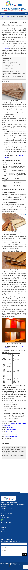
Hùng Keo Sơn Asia (12, 429)
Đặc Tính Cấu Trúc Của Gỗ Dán (10, 62)
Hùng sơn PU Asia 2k (11, 432)
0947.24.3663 (9, 427)
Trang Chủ (3, 534)
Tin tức (8, 16)
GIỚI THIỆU (3, 527)
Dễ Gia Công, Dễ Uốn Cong (11, 68)
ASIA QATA (6, 48)
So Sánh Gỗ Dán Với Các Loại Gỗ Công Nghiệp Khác (14, 74)
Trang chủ (4, 16)
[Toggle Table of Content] (23, 59)
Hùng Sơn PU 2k (9, 514)
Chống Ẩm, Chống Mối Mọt (11, 66)
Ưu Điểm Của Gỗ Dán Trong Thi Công (11, 64)
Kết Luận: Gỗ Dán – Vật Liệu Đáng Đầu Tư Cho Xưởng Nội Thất (14, 77)
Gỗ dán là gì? (6, 60)
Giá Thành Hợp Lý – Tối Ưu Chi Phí (12, 69)
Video (2, 536)
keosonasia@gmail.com (11, 436)
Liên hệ (2, 529)
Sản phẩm (3, 531)
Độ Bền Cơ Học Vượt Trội (10, 65)
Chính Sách (3, 525)
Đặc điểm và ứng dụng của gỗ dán (11, 71)
